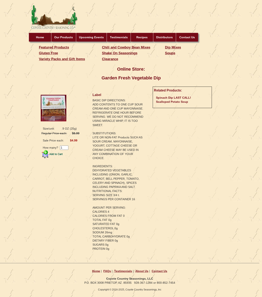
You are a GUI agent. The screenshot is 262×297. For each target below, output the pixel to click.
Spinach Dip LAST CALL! (173, 97)
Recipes (142, 37)
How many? (50, 147)
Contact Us (187, 37)
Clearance (110, 59)
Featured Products (54, 47)
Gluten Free (48, 53)
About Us (141, 271)
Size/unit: (49, 128)
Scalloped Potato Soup (172, 101)
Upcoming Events (91, 37)
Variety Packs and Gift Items (62, 59)
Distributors (164, 37)
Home (40, 37)
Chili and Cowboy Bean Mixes (126, 47)
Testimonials (119, 37)
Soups (170, 53)
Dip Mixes (173, 47)
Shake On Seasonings (119, 53)
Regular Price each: (54, 133)
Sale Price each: (53, 140)
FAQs (107, 271)
